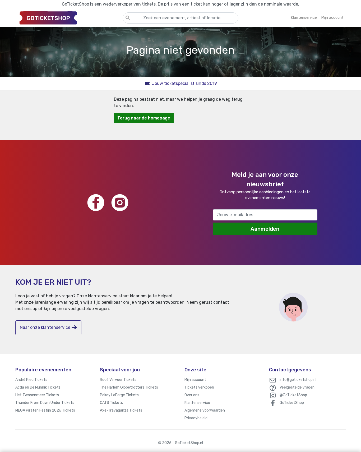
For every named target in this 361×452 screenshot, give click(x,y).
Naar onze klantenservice (45, 327)
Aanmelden (265, 229)
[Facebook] (96, 203)
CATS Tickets (111, 402)
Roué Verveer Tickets (118, 379)
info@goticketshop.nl (298, 379)
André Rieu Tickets (31, 379)
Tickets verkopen (199, 387)
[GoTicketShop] (69, 17)
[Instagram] (120, 203)
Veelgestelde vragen (297, 387)
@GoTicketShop (293, 395)
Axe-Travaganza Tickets (121, 410)
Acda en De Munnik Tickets (38, 387)
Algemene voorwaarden (204, 410)
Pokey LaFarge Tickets (119, 395)
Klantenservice (197, 402)
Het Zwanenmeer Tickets (37, 395)
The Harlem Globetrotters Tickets (129, 387)
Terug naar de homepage (143, 118)
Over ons (191, 395)
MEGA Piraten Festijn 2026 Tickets (45, 410)
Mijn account (195, 379)
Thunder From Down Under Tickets (44, 402)
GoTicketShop (292, 402)
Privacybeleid (195, 418)
